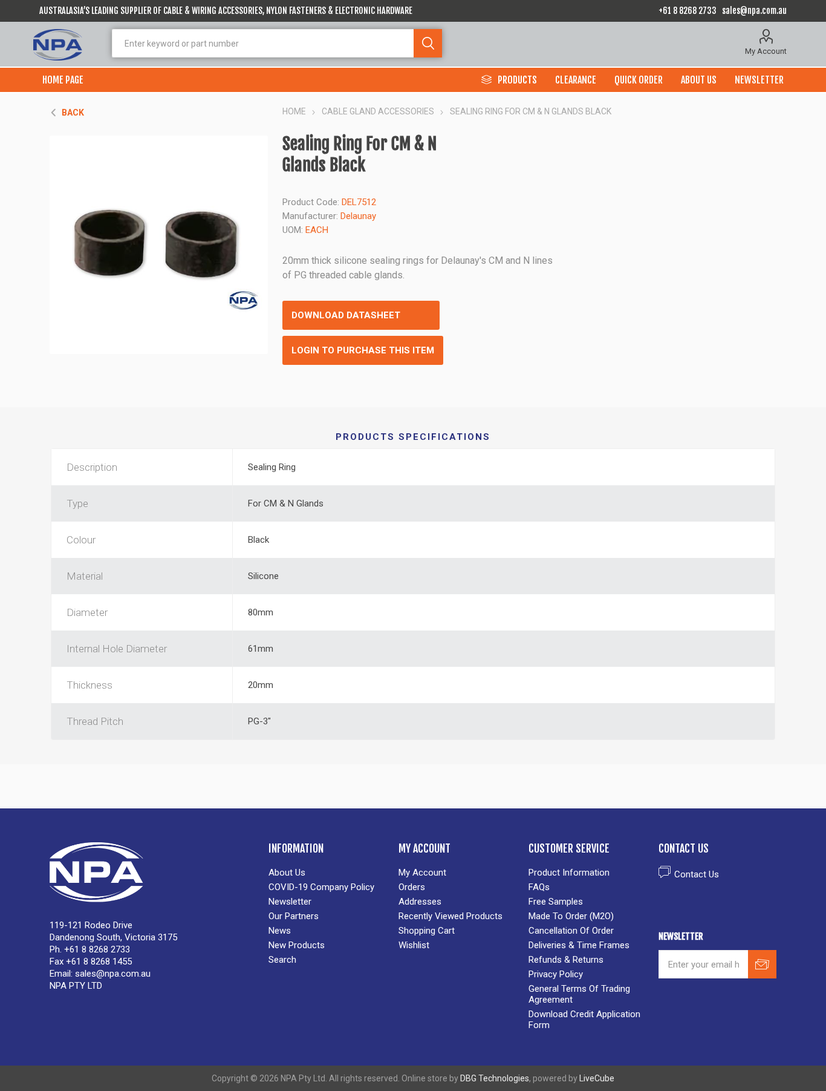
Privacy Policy (555, 974)
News (279, 930)
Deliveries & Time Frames (578, 945)
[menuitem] (327, 872)
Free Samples (555, 901)
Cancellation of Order (571, 930)
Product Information (569, 872)
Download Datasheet (345, 315)
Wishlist (413, 945)
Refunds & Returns (565, 959)
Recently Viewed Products (450, 916)
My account (422, 872)
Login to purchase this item (362, 350)
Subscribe (762, 964)
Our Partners (293, 916)
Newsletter (289, 901)
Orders (411, 887)
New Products (296, 945)
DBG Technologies (494, 1078)
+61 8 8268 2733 (688, 10)
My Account (766, 51)
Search (428, 43)
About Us (286, 872)
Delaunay (358, 216)
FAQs (539, 887)
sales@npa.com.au (754, 10)
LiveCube (596, 1078)
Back (73, 112)
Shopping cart (426, 930)
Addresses (419, 901)
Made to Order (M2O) (571, 916)
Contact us (696, 874)
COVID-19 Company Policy (321, 887)
